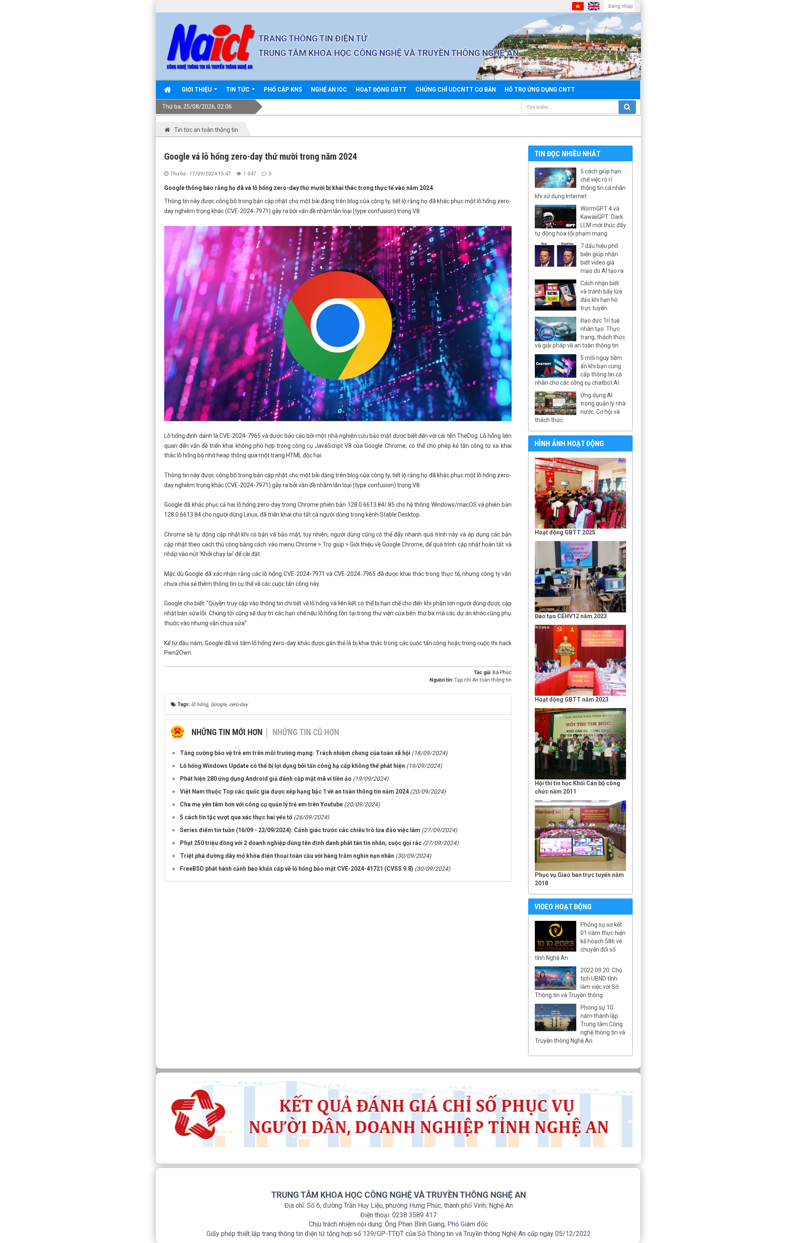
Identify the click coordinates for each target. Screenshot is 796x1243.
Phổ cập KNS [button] (283, 89)
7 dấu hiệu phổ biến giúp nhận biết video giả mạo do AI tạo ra (602, 258)
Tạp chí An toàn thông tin (483, 680)
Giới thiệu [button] (197, 89)
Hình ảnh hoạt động (569, 443)
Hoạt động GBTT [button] (381, 89)
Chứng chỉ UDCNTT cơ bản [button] (455, 89)
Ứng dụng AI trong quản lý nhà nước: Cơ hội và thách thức (580, 407)
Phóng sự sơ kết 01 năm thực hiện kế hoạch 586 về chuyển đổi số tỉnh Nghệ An (580, 941)
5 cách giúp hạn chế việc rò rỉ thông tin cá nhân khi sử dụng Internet (580, 183)
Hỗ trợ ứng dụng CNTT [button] (540, 89)
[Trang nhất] (168, 89)
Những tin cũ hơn (305, 732)
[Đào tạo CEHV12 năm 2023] (580, 576)
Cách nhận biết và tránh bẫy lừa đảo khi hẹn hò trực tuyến (601, 295)
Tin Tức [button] (238, 89)
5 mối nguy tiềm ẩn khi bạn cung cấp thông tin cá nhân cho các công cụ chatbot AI (578, 370)
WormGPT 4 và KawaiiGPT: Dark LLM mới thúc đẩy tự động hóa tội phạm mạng (580, 221)
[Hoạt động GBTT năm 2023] (580, 660)
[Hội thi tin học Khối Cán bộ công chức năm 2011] (580, 743)
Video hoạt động (563, 906)
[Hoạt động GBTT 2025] (580, 493)
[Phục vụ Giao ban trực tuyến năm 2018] (580, 836)
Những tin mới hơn (227, 732)
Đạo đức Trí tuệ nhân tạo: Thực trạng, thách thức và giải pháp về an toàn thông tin (580, 333)
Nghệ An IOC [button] (329, 89)
